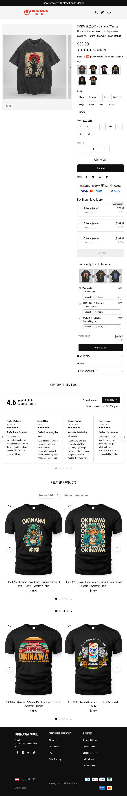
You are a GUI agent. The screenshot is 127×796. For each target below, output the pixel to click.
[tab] (56, 468)
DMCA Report (21, 788)
